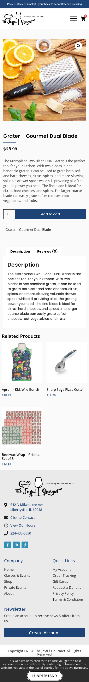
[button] (78, 46)
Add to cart (50, 214)
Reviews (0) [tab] (47, 251)
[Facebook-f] (7, 545)
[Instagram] (16, 545)
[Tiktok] (25, 545)
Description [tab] (20, 251)
